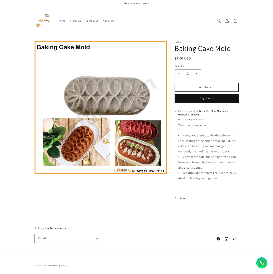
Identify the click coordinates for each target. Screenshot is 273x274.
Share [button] (182, 198)
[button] (219, 21)
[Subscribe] (97, 238)
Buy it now (207, 98)
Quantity (179, 66)
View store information (192, 125)
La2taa (45, 265)
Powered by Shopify (58, 265)
